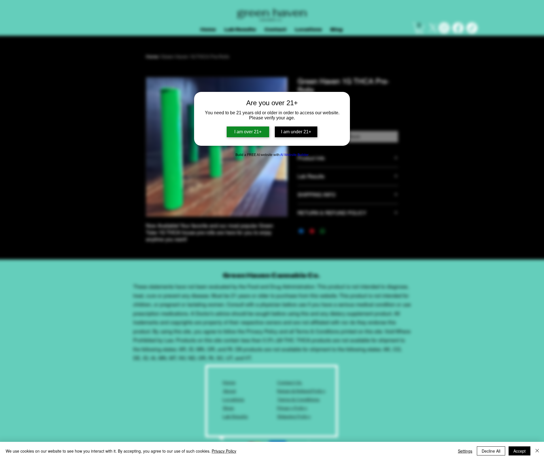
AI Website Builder (294, 155)
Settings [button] (465, 451)
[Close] (537, 450)
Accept (519, 451)
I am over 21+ (248, 131)
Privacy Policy (224, 451)
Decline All (491, 451)
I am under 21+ (296, 131)
